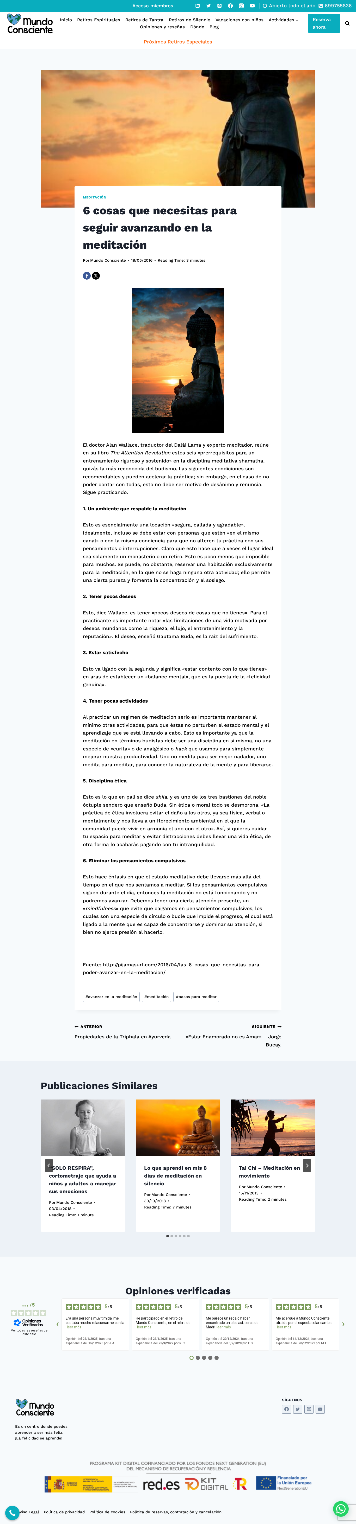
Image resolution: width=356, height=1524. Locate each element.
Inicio (66, 19)
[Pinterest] (219, 5)
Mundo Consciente (108, 260)
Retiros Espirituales (98, 19)
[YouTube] (252, 5)
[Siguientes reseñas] (343, 1324)
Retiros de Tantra (144, 19)
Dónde (197, 26)
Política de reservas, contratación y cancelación (176, 1512)
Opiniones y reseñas (162, 26)
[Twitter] (208, 5)
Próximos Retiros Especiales (178, 42)
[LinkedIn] (197, 5)
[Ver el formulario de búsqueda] (346, 23)
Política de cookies (107, 1512)
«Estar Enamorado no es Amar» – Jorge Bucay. (233, 1035)
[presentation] (83, 1127)
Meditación (95, 197)
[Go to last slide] (49, 1165)
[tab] (167, 1236)
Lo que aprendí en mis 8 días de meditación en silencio (175, 1176)
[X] (96, 276)
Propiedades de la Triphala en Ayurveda (123, 1032)
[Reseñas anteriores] (57, 1324)
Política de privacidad (64, 1512)
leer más (74, 1327)
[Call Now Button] (12, 1513)
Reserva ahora (322, 23)
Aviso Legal (28, 1512)
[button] (341, 1509)
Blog (214, 26)
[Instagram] (241, 5)
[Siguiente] (307, 1165)
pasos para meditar (196, 996)
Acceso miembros (152, 5)
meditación (156, 996)
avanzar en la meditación (111, 996)
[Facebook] (230, 5)
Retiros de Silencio (189, 19)
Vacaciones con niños (239, 19)
